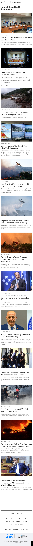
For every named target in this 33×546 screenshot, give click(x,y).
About (5, 529)
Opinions (19, 521)
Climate (13, 521)
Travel (8, 521)
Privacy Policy (22, 529)
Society (16, 519)
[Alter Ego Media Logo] (9, 537)
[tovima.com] (16, 2)
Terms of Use (15, 529)
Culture (27, 519)
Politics (6, 519)
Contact (9, 529)
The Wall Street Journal (16, 524)
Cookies (27, 529)
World (11, 519)
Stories (25, 521)
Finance (21, 519)
